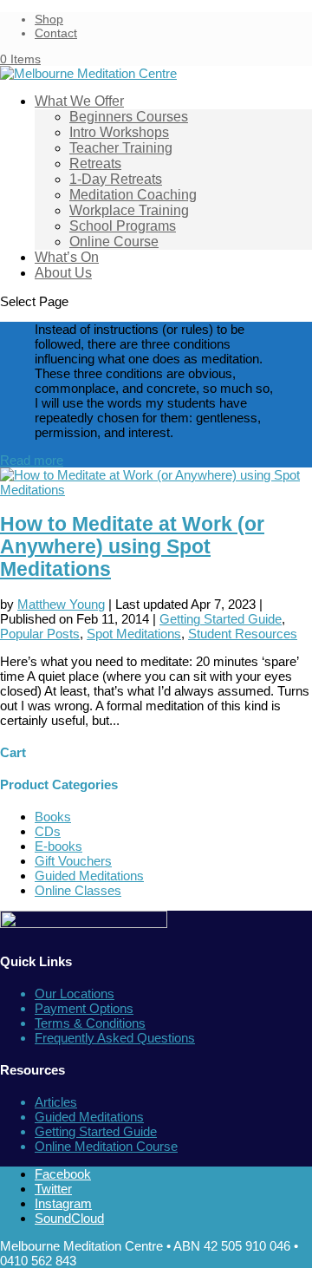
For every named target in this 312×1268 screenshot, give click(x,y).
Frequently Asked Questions (115, 1037)
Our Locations (74, 993)
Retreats (95, 163)
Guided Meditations (89, 875)
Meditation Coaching (133, 194)
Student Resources (242, 633)
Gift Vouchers (73, 860)
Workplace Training (129, 210)
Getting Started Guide (220, 618)
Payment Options (84, 1008)
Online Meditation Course (106, 1146)
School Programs (122, 226)
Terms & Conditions (90, 1023)
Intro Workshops (119, 132)
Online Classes (78, 890)
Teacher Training (120, 148)
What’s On (67, 257)
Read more (31, 460)
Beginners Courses (128, 116)
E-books (58, 846)
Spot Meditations (134, 633)
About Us (63, 272)
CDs (48, 831)
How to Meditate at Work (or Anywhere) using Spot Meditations (132, 546)
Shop (49, 19)
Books (53, 816)
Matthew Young (61, 604)
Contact (56, 33)
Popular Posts (40, 633)
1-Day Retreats (115, 179)
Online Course (114, 241)
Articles (56, 1102)
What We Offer (79, 101)
